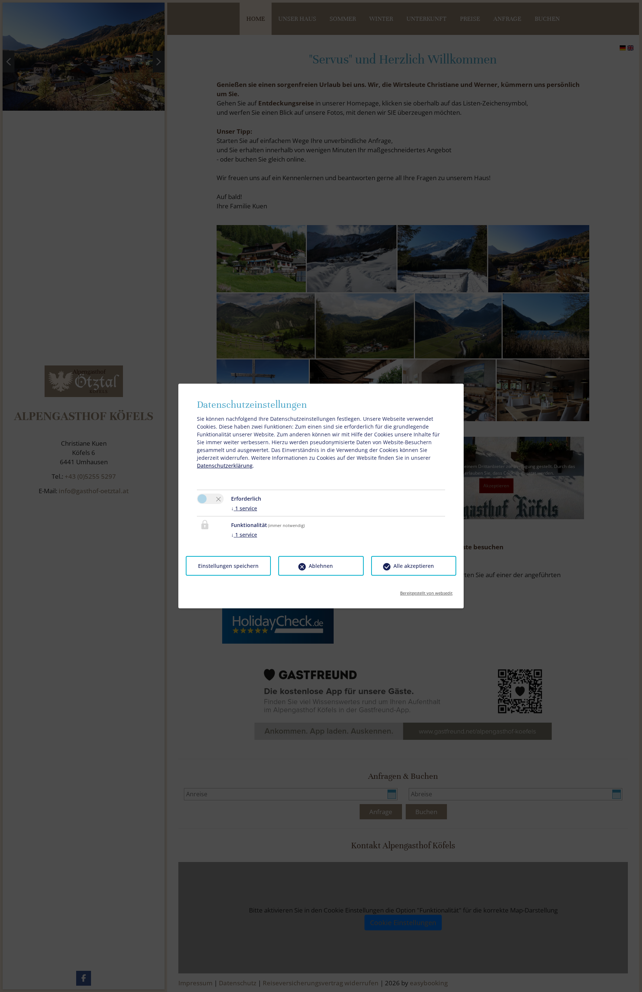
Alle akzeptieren (413, 565)
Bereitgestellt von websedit (426, 590)
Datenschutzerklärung (225, 465)
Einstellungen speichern (228, 565)
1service (244, 508)
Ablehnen (321, 565)
